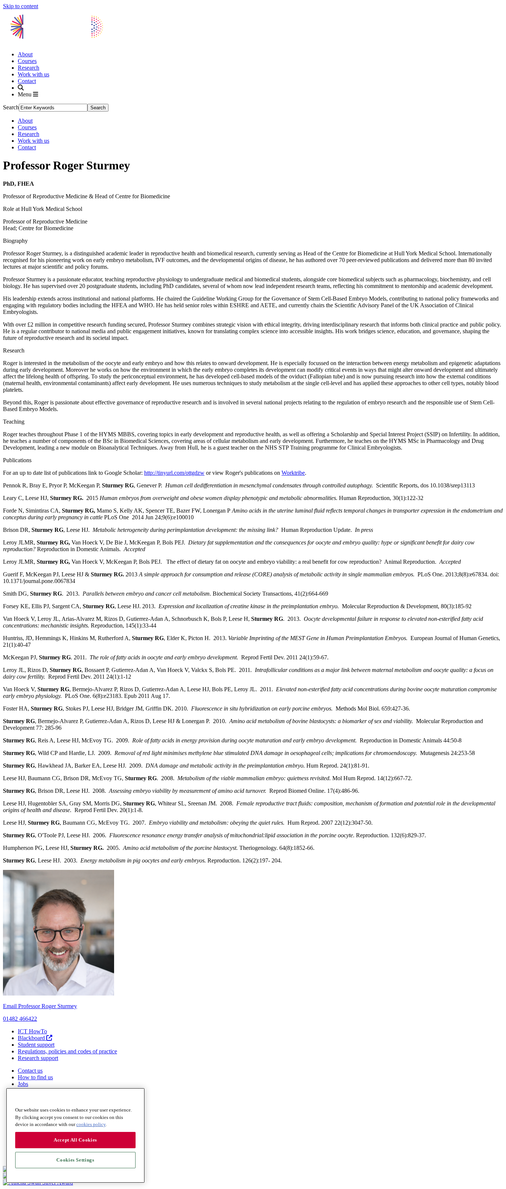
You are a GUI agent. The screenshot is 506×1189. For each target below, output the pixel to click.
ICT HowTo (32, 1031)
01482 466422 (20, 1019)
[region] (75, 1135)
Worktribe (293, 473)
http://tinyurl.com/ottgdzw (174, 473)
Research (28, 67)
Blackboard (32, 1038)
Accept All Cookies (75, 1140)
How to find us (35, 1077)
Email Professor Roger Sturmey (40, 1006)
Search (11, 107)
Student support (36, 1044)
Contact (27, 81)
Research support (38, 1058)
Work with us (33, 74)
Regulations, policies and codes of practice (67, 1051)
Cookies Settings (75, 1160)
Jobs (23, 1084)
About (25, 54)
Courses (27, 61)
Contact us (30, 1070)
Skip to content (20, 6)
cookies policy (91, 1124)
